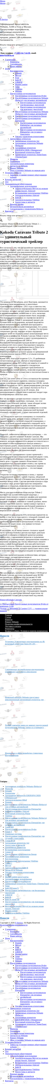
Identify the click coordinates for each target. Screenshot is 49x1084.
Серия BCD (10, 841)
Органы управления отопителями (29, 136)
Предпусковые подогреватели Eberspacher (23, 809)
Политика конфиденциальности (19, 624)
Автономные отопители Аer (27, 141)
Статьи (8, 617)
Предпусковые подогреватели (23, 93)
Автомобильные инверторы (22, 164)
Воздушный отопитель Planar (27, 152)
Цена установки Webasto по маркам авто (27, 170)
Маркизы (14, 159)
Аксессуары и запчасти (25, 202)
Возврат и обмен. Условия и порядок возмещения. (26, 631)
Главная (8, 615)
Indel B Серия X (12, 888)
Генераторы (15, 161)
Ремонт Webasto (17, 168)
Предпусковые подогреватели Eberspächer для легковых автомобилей (33, 125)
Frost (17, 78)
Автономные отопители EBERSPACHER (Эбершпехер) (28, 149)
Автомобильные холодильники (23, 186)
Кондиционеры (16, 71)
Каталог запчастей (13, 179)
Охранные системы (13, 834)
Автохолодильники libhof (16, 800)
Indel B (18, 80)
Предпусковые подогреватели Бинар (31, 116)
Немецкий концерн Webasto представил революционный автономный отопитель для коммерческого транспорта (24, 698)
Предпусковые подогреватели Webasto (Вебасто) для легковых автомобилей (31, 99)
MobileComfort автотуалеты (17, 877)
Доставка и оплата (13, 626)
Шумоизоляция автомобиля (22, 207)
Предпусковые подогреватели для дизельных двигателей (33, 108)
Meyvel (18, 75)
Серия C (8, 863)
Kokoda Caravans (14, 600)
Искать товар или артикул (11, 45)
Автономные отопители (20, 139)
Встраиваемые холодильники (17, 850)
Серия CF (9, 852)
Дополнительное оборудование (18, 184)
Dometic (18, 73)
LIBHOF (18, 82)
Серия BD (9, 827)
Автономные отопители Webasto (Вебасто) (23, 786)
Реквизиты (14, 62)
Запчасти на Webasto (19, 166)
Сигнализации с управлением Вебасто (26, 209)
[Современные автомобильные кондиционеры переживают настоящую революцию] (14, 683)
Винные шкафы (17, 204)
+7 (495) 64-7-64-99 (22, 53)
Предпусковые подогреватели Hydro (30, 96)
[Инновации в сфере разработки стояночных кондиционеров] (14, 767)
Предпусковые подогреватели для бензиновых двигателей (33, 104)
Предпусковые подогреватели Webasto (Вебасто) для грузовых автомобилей (31, 113)
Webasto (18, 91)
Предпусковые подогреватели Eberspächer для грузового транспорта (33, 132)
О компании (10, 60)
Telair (17, 87)
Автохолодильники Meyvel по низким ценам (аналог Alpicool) (31, 189)
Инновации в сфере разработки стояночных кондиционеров (24, 754)
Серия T (8, 832)
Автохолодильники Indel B (16, 868)
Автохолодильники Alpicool (27, 195)
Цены (7, 69)
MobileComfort (21, 84)
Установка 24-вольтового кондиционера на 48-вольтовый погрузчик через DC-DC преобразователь (25, 642)
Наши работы (16, 66)
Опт (7, 182)
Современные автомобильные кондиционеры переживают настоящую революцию (24, 670)
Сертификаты (16, 64)
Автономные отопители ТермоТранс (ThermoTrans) (27, 884)
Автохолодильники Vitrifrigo (27, 200)
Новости (3, 600)
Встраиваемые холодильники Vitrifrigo (31, 193)
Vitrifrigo (18, 89)
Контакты (9, 211)
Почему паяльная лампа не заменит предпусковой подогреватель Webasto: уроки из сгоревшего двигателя (26, 726)
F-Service (4, 19)
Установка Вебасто (13, 173)
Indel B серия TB (12, 899)
